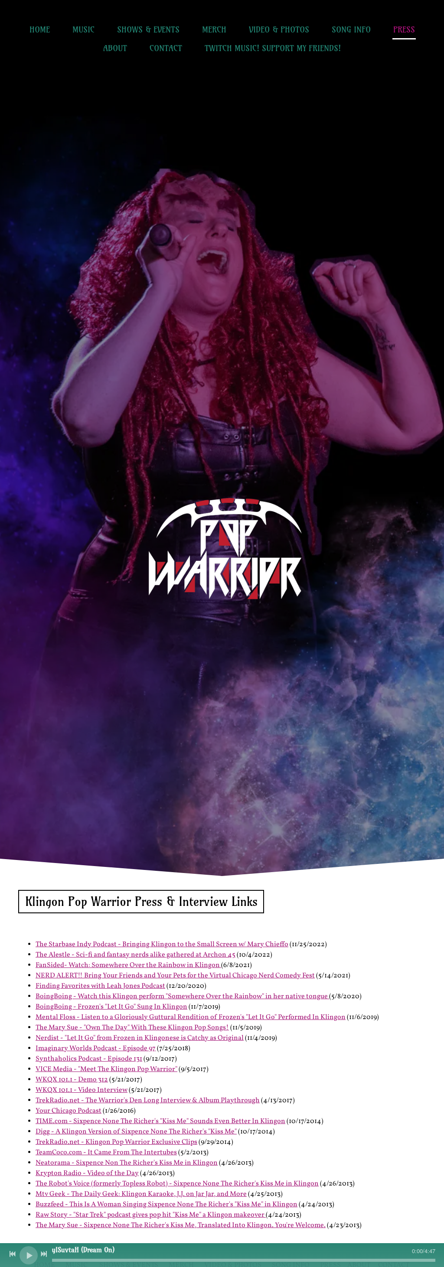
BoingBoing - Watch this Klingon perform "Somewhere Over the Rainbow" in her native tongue (182, 996)
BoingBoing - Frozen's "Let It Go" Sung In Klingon (111, 1007)
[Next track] (44, 1254)
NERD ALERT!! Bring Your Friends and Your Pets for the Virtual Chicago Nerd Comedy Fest (175, 975)
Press (404, 29)
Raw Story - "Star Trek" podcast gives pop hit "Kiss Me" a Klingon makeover (151, 1215)
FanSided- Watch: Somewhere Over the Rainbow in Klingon (128, 965)
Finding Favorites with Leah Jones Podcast (100, 986)
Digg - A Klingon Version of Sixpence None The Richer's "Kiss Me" (136, 1132)
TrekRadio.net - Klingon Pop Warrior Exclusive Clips (116, 1142)
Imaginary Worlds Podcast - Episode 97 (96, 1048)
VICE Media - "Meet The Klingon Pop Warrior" (106, 1069)
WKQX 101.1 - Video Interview (81, 1090)
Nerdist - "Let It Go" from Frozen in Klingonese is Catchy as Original (140, 1038)
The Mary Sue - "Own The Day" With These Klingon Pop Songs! (132, 1027)
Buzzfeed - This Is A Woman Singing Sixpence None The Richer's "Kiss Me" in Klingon (166, 1204)
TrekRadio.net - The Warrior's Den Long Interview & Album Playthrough (148, 1100)
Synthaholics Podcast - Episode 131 (89, 1059)
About (115, 48)
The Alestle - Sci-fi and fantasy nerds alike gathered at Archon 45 (135, 955)
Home (39, 29)
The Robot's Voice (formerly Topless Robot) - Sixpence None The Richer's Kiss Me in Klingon (177, 1184)
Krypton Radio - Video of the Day (87, 1173)
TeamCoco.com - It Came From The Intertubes (106, 1152)
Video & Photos (279, 29)
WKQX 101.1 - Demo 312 (72, 1080)
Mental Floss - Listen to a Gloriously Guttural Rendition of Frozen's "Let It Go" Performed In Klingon (191, 1017)
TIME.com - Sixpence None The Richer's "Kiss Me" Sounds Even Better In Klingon (160, 1121)
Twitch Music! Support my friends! (273, 48)
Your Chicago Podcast (68, 1111)
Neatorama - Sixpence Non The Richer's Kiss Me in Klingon (127, 1163)
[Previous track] (12, 1254)
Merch (214, 29)
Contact (166, 48)
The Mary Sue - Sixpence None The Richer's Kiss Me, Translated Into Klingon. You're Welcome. (181, 1225)
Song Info (351, 29)
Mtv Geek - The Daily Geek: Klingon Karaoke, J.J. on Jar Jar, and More (141, 1194)
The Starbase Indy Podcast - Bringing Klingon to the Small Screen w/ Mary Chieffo (162, 944)
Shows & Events (148, 29)
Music (83, 29)
